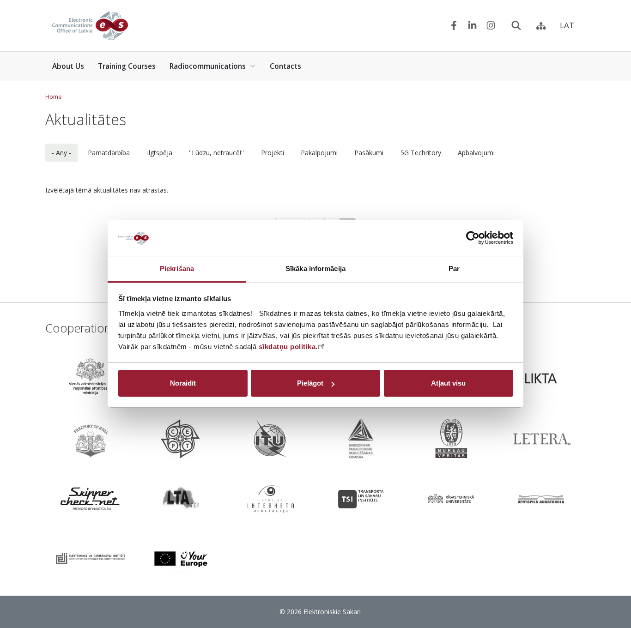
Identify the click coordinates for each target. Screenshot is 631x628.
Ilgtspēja (159, 152)
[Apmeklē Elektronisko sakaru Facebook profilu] (454, 25)
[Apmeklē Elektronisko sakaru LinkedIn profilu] (472, 25)
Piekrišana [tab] (177, 268)
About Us (68, 66)
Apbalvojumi (476, 152)
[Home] (90, 25)
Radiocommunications (208, 66)
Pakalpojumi (319, 152)
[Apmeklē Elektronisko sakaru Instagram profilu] (491, 25)
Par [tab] (454, 268)
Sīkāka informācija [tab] (315, 268)
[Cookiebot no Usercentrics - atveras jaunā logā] (472, 238)
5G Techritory (420, 152)
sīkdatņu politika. (288, 346)
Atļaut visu (448, 383)
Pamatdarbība (109, 152)
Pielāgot (310, 383)
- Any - (61, 152)
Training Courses (127, 66)
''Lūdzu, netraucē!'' (216, 152)
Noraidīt (183, 383)
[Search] (516, 25)
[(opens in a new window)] (90, 378)
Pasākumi (368, 152)
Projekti (272, 152)
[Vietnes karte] (541, 25)
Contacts (285, 66)
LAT (567, 25)
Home (53, 97)
